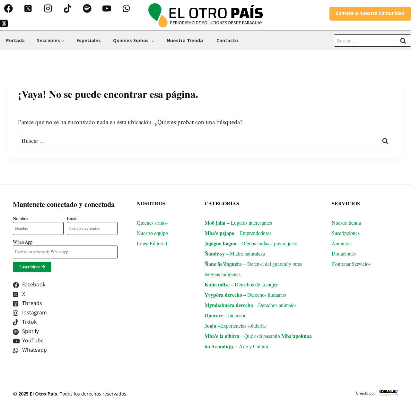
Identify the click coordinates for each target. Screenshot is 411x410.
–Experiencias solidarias (236, 325)
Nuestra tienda (185, 40)
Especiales (88, 40)
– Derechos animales (250, 305)
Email (72, 218)
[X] (28, 8)
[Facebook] (8, 8)
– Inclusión (226, 315)
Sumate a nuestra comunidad (370, 13)
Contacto (227, 40)
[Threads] (4, 23)
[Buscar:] (372, 40)
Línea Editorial (153, 243)
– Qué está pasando (243, 335)
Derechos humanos (249, 294)
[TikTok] (67, 8)
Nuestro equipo (152, 232)
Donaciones (344, 253)
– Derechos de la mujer (241, 284)
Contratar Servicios (352, 263)
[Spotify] (87, 8)
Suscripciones (346, 232)
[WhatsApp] (126, 8)
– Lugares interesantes (238, 222)
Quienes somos (152, 222)
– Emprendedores (238, 232)
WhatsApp (22, 242)
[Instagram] (47, 8)
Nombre (20, 218)
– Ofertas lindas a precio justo (251, 243)
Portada (15, 40)
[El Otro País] (205, 15)
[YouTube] (106, 8)
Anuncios (341, 243)
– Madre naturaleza (235, 253)
